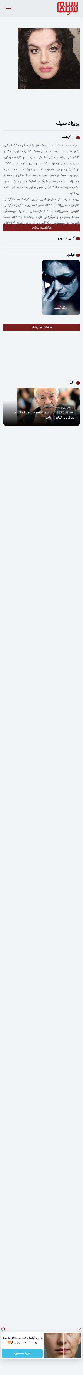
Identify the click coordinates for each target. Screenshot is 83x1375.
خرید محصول (22, 1353)
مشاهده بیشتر (41, 227)
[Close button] (80, 1329)
